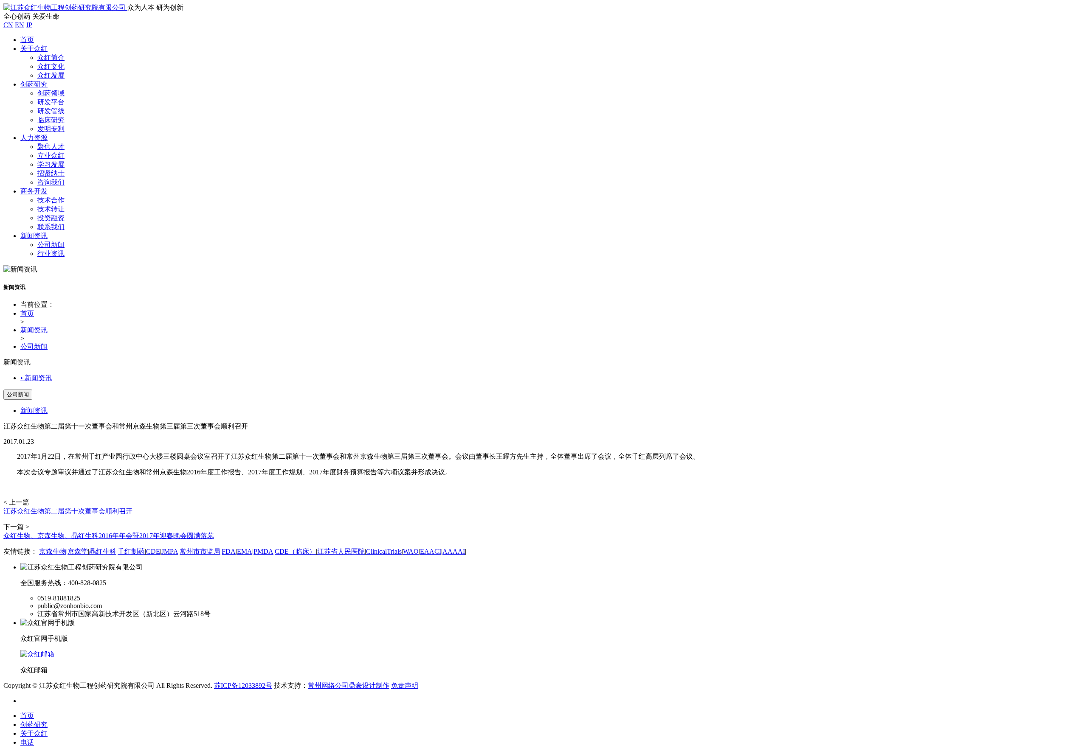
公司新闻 (51, 244)
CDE (153, 551)
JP (29, 24)
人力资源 (34, 137)
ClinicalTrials (384, 551)
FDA (229, 551)
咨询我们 (51, 182)
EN (19, 24)
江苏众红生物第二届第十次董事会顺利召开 (67, 511)
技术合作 (51, 200)
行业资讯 (51, 253)
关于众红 (34, 48)
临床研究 (51, 119)
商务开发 (34, 191)
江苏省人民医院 (341, 551)
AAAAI (453, 551)
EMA (244, 551)
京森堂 (78, 551)
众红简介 (51, 57)
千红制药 (131, 551)
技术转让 (51, 209)
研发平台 (51, 102)
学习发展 (51, 164)
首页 (27, 39)
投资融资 (51, 217)
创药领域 (51, 93)
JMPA (169, 551)
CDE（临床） (295, 551)
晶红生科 (102, 551)
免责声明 (404, 685)
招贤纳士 (51, 173)
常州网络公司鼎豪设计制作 (348, 685)
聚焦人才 (51, 146)
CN (8, 24)
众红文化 (51, 66)
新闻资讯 (34, 235)
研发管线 (51, 111)
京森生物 (52, 551)
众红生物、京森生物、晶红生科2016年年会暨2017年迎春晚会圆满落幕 (108, 535)
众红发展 (51, 75)
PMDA (263, 551)
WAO (411, 551)
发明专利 (51, 128)
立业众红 (51, 155)
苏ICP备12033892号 (243, 685)
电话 (27, 742)
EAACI (430, 551)
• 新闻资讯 (36, 377)
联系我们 (51, 226)
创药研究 (34, 84)
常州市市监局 (200, 551)
